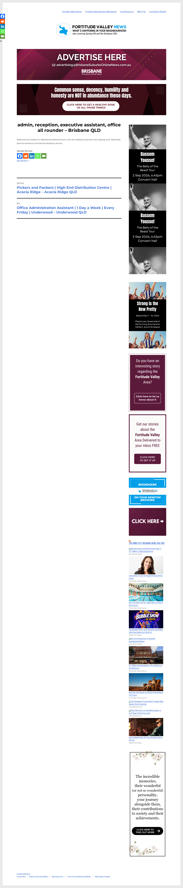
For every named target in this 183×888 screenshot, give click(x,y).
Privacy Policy (21, 876)
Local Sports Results (157, 11)
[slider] (150, 346)
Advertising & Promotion (102, 876)
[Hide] (1, 41)
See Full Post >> (23, 160)
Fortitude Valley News (23, 874)
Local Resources (127, 11)
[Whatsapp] (37, 156)
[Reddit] (26, 156)
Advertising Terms (57, 876)
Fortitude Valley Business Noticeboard (101, 11)
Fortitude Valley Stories (72, 11)
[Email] (43, 156)
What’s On (141, 11)
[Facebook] (20, 156)
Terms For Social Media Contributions (79, 876)
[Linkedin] (31, 156)
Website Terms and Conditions (38, 876)
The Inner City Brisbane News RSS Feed (147, 543)
